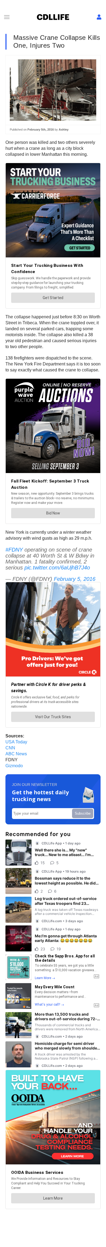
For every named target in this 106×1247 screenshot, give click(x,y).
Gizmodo (14, 765)
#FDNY (14, 550)
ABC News (16, 754)
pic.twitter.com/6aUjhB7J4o (57, 568)
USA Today (16, 742)
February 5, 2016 (74, 579)
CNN (10, 748)
